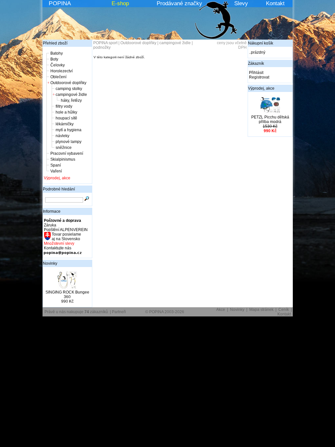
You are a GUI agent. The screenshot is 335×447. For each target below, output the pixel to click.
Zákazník (256, 63)
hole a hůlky (66, 112)
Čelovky (57, 65)
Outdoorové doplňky (68, 82)
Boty (54, 59)
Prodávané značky (179, 3)
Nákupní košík (260, 43)
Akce (220, 309)
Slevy (241, 3)
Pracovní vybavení (66, 153)
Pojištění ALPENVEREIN (66, 229)
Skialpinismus (62, 159)
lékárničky (65, 124)
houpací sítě (66, 118)
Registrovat (259, 77)
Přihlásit (256, 72)
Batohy (56, 53)
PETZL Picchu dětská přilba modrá (270, 119)
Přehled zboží (55, 43)
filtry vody (64, 106)
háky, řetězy (71, 100)
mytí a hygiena (68, 130)
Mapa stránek (261, 309)
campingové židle (71, 94)
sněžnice (64, 147)
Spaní (55, 165)
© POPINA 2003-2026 (164, 312)
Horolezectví (61, 71)
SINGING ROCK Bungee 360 (67, 294)
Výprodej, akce (57, 178)
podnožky (102, 47)
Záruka (50, 225)
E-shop (120, 3)
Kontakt (275, 3)
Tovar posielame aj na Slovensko (66, 236)
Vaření (56, 171)
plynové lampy (68, 141)
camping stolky (69, 88)
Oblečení (58, 77)
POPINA (60, 3)
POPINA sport (105, 43)
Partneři (119, 312)
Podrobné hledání (59, 189)
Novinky (50, 263)
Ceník (283, 309)
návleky (62, 136)
